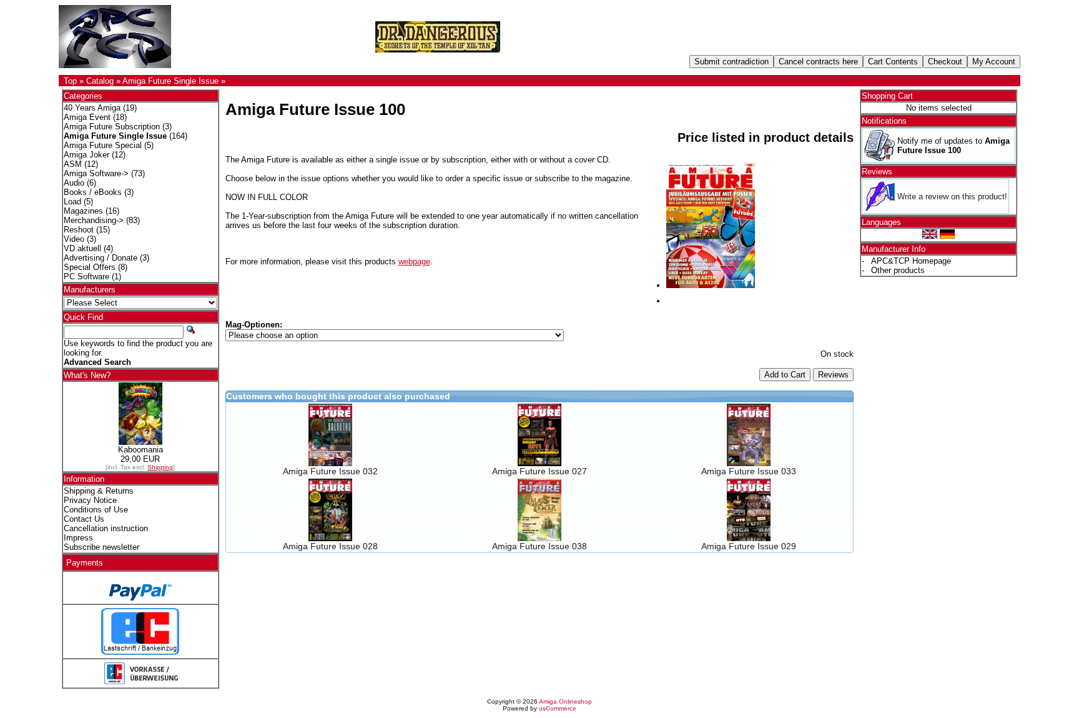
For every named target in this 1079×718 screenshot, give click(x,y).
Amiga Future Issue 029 (748, 546)
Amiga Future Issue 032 (330, 471)
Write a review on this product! (952, 196)
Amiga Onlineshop (565, 701)
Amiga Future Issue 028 (330, 546)
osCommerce (557, 708)
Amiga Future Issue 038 (539, 546)
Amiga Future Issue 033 (748, 471)
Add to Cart (785, 374)
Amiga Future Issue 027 (539, 471)
